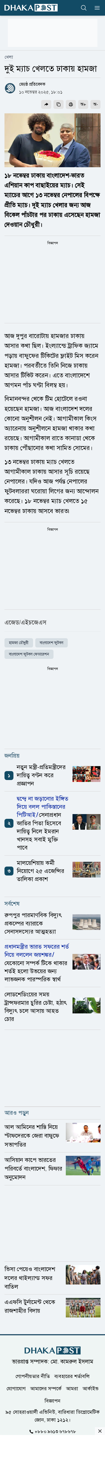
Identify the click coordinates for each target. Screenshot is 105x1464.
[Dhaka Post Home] (53, 1350)
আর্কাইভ (91, 1389)
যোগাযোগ (16, 1389)
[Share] (46, 104)
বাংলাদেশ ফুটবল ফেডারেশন (29, 654)
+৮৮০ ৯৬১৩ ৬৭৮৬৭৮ (55, 1431)
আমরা (72, 1389)
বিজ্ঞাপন (52, 1401)
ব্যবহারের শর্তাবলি (72, 1376)
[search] (83, 8)
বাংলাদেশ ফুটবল (51, 642)
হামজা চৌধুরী (19, 642)
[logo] (31, 7)
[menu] (95, 8)
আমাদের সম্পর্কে (46, 1389)
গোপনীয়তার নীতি (32, 1376)
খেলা (8, 57)
